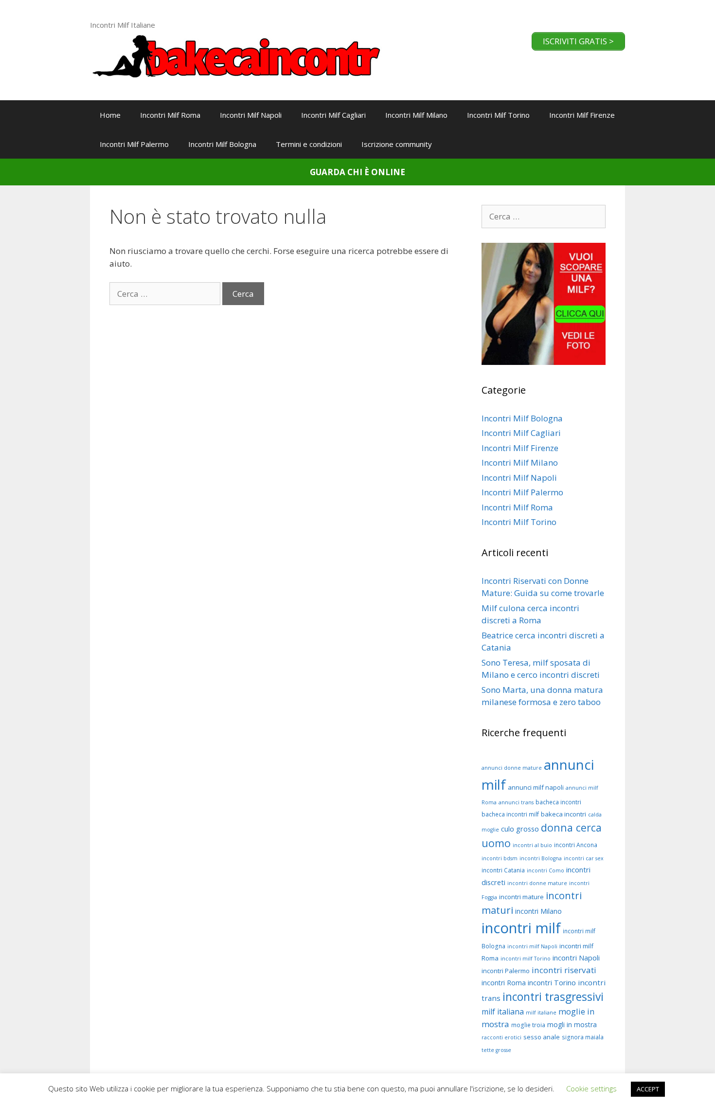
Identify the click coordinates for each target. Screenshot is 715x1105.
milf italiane (541, 1012)
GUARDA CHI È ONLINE (357, 172)
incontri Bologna (540, 858)
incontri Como (545, 870)
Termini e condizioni (309, 144)
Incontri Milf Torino (498, 115)
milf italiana (503, 1011)
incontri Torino (552, 982)
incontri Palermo (506, 970)
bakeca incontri (563, 814)
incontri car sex (584, 858)
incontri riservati (564, 970)
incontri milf (521, 928)
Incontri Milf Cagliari (333, 115)
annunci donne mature (512, 767)
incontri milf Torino (525, 958)
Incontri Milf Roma (170, 115)
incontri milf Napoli (532, 946)
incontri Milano (538, 911)
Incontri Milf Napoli (251, 115)
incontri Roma (504, 982)
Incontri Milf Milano (416, 115)
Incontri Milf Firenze (582, 115)
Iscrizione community (396, 144)
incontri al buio (532, 845)
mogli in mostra (572, 1024)
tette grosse (496, 1050)
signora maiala (583, 1037)
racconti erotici (501, 1037)
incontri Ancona (575, 845)
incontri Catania (503, 870)
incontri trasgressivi (553, 996)
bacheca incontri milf (510, 814)
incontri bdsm (500, 858)
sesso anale (541, 1037)
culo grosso (520, 828)
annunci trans (516, 802)
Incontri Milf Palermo (134, 144)
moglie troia (528, 1025)
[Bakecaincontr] (236, 54)
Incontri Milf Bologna (222, 144)
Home (110, 115)
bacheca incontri (558, 802)
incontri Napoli (576, 957)
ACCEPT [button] (648, 1089)
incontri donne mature (537, 883)
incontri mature (521, 896)
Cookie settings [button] (591, 1088)
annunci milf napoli (536, 787)
